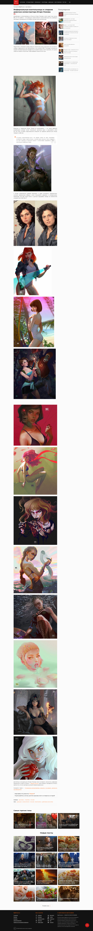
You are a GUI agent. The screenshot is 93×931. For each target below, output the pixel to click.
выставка (28, 6)
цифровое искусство (47, 801)
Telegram (31, 793)
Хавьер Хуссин (34, 783)
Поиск (73, 2)
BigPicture (21, 6)
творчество (38, 801)
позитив (27, 799)
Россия (32, 799)
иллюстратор (25, 801)
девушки (19, 801)
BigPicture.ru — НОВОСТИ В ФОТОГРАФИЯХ (67, 915)
